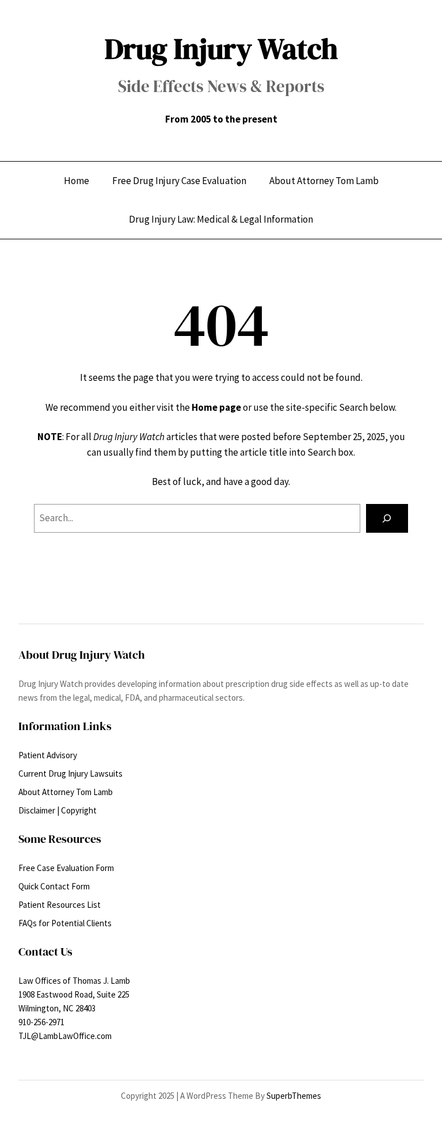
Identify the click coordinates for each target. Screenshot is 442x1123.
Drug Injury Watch (221, 48)
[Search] (387, 518)
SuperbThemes (293, 1095)
